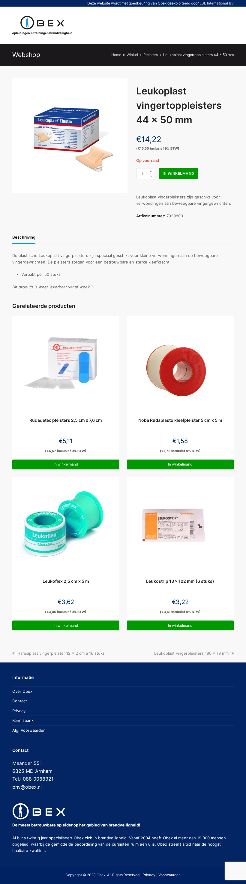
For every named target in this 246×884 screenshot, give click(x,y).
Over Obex (22, 691)
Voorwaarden (169, 875)
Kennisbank (23, 720)
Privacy (19, 710)
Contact (19, 700)
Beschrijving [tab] (23, 237)
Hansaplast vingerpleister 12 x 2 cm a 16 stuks (61, 653)
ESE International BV (217, 3)
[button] (207, 25)
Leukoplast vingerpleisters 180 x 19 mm (191, 653)
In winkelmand (178, 173)
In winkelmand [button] (66, 464)
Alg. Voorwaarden (29, 730)
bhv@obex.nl (27, 787)
